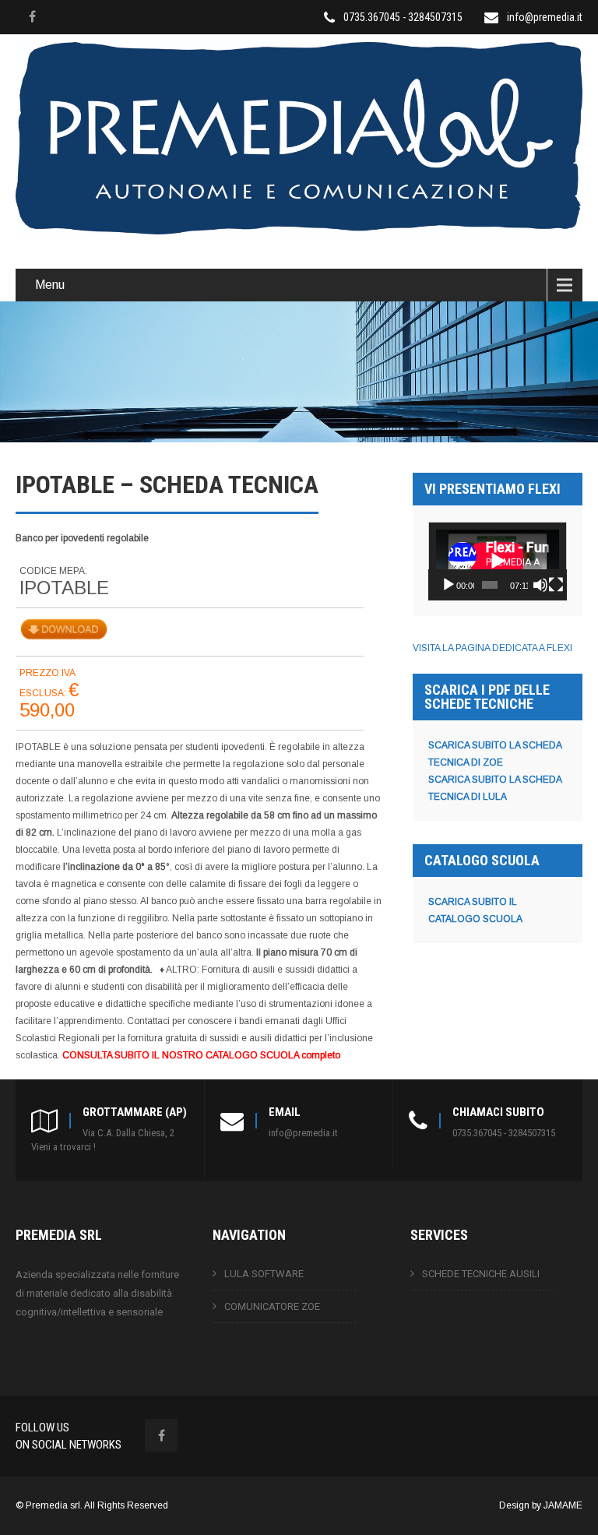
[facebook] (32, 16)
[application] (497, 561)
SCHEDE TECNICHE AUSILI (481, 1274)
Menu (50, 284)
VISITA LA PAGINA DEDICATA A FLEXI (492, 648)
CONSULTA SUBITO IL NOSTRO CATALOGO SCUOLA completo (201, 1055)
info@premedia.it (544, 17)
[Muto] (540, 585)
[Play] (448, 585)
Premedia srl (53, 1505)
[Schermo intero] (556, 585)
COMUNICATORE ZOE (272, 1306)
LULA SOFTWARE (264, 1274)
